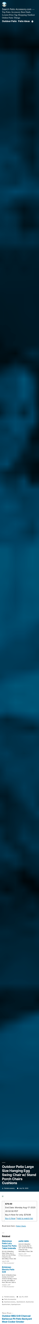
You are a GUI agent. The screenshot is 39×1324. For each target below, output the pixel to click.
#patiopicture (15, 1304)
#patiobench (21, 1302)
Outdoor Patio (9, 21)
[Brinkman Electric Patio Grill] (10, 1276)
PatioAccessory (9, 1188)
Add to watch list (25, 1218)
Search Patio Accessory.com (16, 9)
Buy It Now (10, 1218)
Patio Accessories (10, 1299)
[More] (32, 21)
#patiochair (30, 1302)
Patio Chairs (21, 1226)
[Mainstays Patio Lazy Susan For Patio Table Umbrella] (10, 1251)
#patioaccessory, (10, 1302)
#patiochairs (6, 1304)
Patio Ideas (24, 21)
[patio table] (27, 1248)
